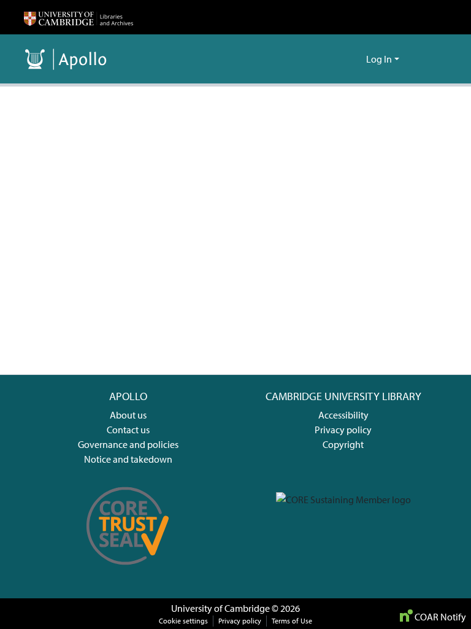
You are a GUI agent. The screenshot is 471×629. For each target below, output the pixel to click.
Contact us (128, 429)
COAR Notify (439, 617)
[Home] (78, 17)
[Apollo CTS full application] (127, 571)
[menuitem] (354, 59)
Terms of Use (292, 620)
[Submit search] (337, 59)
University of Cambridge (220, 608)
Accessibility (343, 415)
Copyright (343, 444)
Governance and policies (128, 444)
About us (128, 415)
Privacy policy (343, 429)
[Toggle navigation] (430, 59)
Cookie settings (183, 620)
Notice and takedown (128, 459)
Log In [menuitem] (379, 59)
